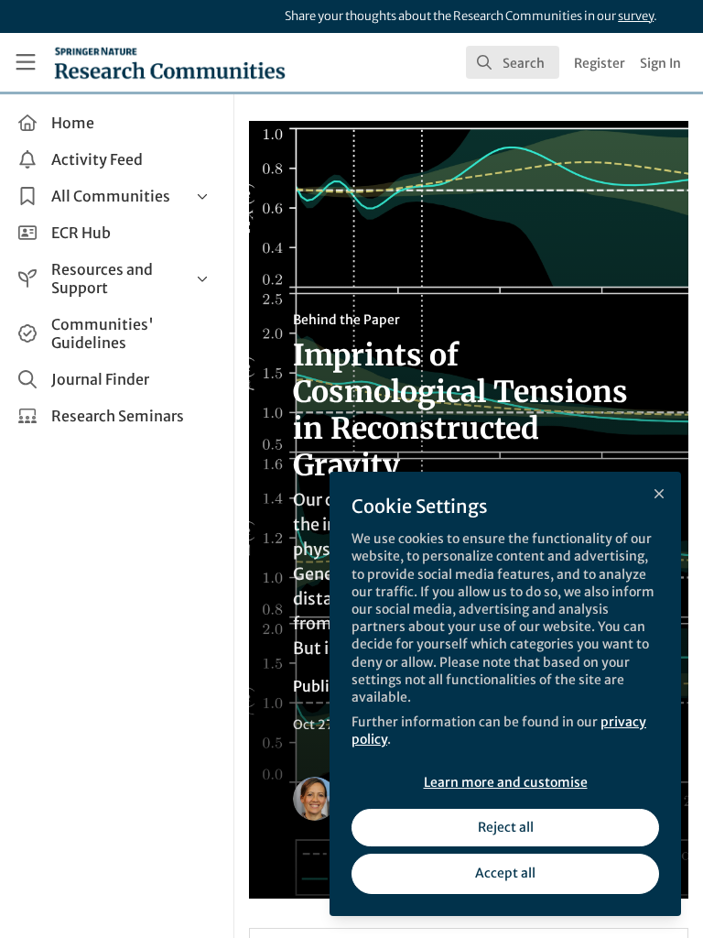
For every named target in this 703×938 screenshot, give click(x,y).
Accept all (505, 873)
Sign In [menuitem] (660, 63)
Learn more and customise (506, 782)
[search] (512, 62)
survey (636, 16)
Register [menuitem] (599, 63)
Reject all (506, 827)
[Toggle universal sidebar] (25, 62)
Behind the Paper (346, 319)
